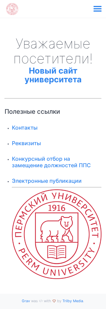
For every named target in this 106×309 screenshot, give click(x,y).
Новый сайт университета (53, 75)
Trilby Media (72, 301)
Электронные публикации (47, 180)
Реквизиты (26, 143)
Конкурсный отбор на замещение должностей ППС (51, 162)
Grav (26, 301)
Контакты (25, 127)
